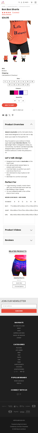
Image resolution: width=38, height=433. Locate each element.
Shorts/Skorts (19, 364)
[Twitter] (9, 115)
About (19, 328)
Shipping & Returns (19, 333)
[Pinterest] (13, 115)
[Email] (3, 115)
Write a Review (6, 14)
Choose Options (19, 286)
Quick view (19, 283)
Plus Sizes (19, 348)
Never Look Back (19, 381)
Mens (19, 352)
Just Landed (19, 350)
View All (19, 383)
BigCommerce (22, 424)
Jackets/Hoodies (19, 369)
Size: (19, 78)
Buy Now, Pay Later (19, 326)
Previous (3, 431)
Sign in (15, 335)
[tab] (19, 124)
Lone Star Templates (22, 426)
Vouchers (19, 367)
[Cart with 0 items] (32, 2)
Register (22, 335)
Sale (19, 355)
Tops (19, 359)
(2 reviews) (15, 12)
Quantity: (19, 97)
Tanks (19, 362)
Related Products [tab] (17, 251)
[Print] (6, 115)
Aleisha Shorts (19, 278)
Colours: (19, 88)
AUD (26, 2)
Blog (19, 330)
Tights (19, 357)
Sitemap (19, 338)
